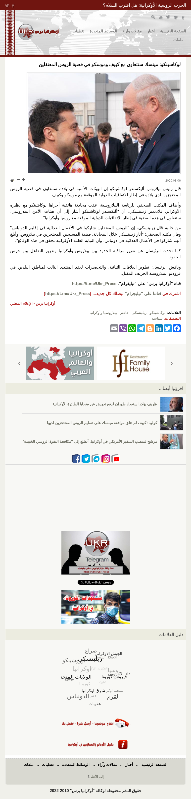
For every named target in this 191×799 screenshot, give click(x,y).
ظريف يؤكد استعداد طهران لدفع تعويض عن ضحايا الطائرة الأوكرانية (104, 404)
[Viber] (123, 328)
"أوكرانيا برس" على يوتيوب (161, 17)
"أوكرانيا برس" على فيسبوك (183, 17)
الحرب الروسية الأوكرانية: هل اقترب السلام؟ (144, 5)
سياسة (157, 318)
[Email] (114, 328)
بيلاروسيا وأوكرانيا (103, 312)
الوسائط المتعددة (103, 31)
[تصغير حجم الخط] (18, 179)
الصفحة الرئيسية (173, 31)
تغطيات (78, 31)
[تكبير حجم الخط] (23, 179)
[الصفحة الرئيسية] (38, 32)
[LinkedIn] (159, 328)
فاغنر (124, 312)
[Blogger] (150, 328)
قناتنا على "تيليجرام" (143, 293)
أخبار (151, 31)
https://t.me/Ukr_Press (94, 283)
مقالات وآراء (132, 31)
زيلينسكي (139, 312)
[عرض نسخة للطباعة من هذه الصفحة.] (12, 180)
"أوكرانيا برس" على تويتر (168, 17)
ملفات (178, 40)
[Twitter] (168, 328)
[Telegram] (141, 328)
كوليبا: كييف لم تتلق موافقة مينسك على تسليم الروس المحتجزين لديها (102, 423)
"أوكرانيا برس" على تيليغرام (176, 17)
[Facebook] (177, 328)
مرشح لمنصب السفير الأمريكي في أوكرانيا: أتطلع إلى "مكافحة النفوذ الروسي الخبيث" (89, 441)
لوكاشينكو (158, 312)
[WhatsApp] (132, 328)
